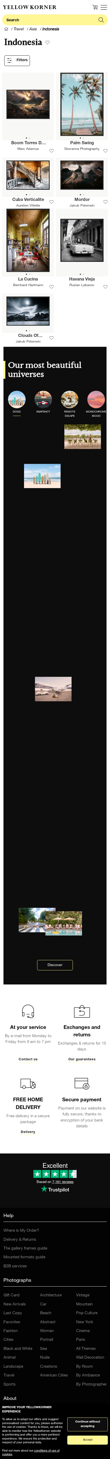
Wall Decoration (90, 1358)
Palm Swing (82, 143)
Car (43, 1304)
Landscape (13, 1367)
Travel (8, 1376)
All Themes (86, 1349)
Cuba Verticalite (28, 200)
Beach (45, 1313)
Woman (47, 1331)
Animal (9, 1358)
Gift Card (11, 1295)
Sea (43, 1349)
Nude (45, 1358)
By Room (84, 1367)
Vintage (82, 1295)
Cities (8, 1340)
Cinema (83, 1331)
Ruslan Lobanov (82, 285)
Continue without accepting (87, 1424)
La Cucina (28, 280)
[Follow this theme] (47, 42)
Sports (9, 1385)
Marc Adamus (28, 149)
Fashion (10, 1331)
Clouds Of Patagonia (28, 336)
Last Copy (12, 1313)
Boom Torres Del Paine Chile (28, 144)
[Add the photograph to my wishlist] (51, 151)
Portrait (46, 1340)
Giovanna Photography (82, 149)
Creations (48, 1367)
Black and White (17, 1349)
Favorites (11, 1322)
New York (84, 1322)
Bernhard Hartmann (28, 285)
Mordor (82, 200)
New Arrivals (14, 1304)
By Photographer (91, 1385)
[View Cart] (95, 7)
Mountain (84, 1304)
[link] (29, 7)
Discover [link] (55, 965)
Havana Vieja (82, 280)
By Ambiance (88, 1376)
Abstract (48, 1322)
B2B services (15, 1266)
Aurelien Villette (28, 206)
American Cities (54, 1376)
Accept (87, 1440)
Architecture (51, 1295)
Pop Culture (86, 1313)
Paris (80, 1340)
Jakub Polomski (82, 206)
